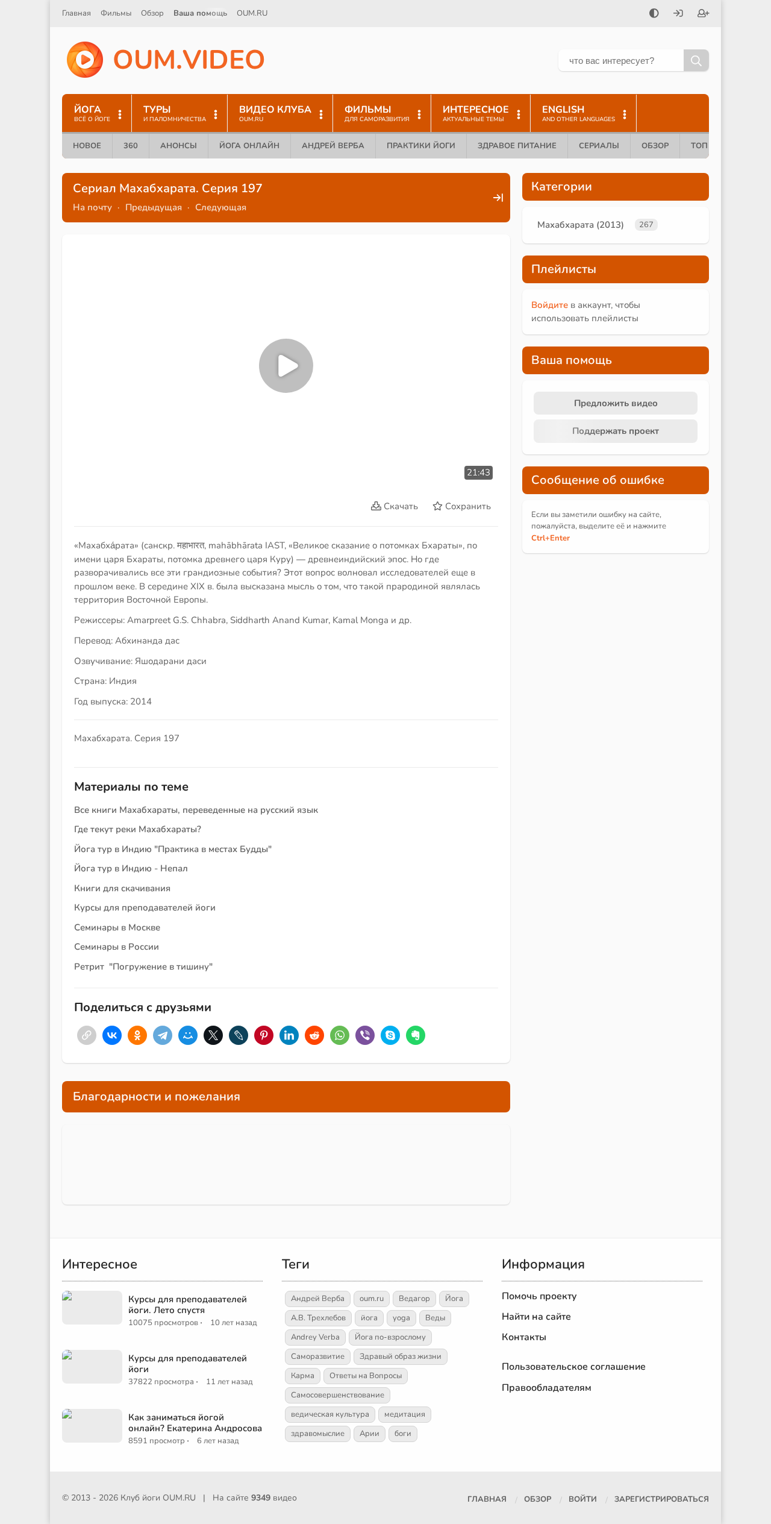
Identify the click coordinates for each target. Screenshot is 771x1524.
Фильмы (116, 13)
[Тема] (654, 14)
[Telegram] (162, 1035)
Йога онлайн (249, 145)
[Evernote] (415, 1035)
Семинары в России (116, 947)
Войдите (549, 305)
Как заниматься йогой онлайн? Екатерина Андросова (195, 1422)
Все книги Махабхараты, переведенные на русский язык (196, 810)
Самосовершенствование (337, 1395)
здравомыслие (318, 1433)
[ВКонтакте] (112, 1035)
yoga (401, 1317)
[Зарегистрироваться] (704, 14)
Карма (302, 1375)
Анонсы (178, 145)
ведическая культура (330, 1414)
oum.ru (372, 1298)
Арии (369, 1433)
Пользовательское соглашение (574, 1366)
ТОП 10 (705, 145)
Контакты (524, 1337)
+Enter (550, 538)
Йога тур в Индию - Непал (131, 868)
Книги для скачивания (122, 888)
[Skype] (390, 1035)
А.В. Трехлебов (318, 1317)
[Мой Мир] (188, 1035)
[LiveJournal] (238, 1035)
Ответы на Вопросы (365, 1375)
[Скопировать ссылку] (86, 1035)
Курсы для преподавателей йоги (145, 908)
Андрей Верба (333, 145)
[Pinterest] (263, 1035)
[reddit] (314, 1035)
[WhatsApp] (339, 1035)
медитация (404, 1414)
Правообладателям (547, 1387)
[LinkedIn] (289, 1035)
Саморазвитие (318, 1356)
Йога (454, 1298)
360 (130, 145)
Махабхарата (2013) (580, 225)
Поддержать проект (615, 431)
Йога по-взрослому (390, 1337)
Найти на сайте (536, 1316)
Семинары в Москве (117, 927)
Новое (87, 145)
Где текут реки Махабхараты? (137, 829)
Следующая (220, 207)
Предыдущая (153, 207)
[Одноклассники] (137, 1035)
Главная (76, 13)
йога (369, 1317)
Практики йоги (421, 145)
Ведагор (414, 1298)
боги (403, 1433)
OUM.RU (252, 13)
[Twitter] (213, 1035)
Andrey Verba (315, 1337)
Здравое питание (517, 145)
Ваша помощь (200, 13)
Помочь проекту (539, 1296)
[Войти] (678, 14)
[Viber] (365, 1035)
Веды (435, 1317)
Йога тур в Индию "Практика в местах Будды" (173, 849)
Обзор (152, 13)
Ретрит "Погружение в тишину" (143, 967)
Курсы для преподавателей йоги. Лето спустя (187, 1304)
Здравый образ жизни (401, 1356)
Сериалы (599, 145)
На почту (92, 207)
